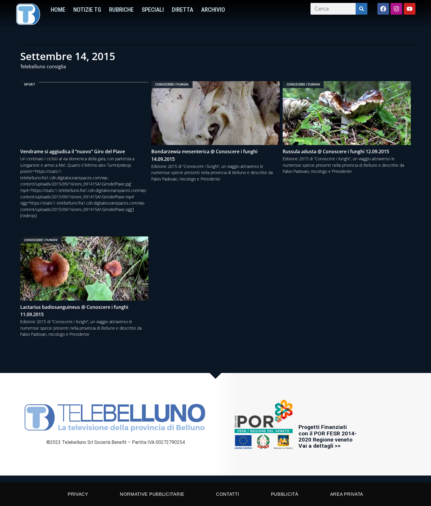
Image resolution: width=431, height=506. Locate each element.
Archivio (213, 9)
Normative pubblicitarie (152, 494)
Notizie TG (87, 9)
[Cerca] (361, 9)
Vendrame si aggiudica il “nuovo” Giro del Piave (72, 151)
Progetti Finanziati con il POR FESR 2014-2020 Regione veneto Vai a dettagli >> (327, 436)
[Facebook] (383, 9)
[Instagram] (396, 9)
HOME (58, 9)
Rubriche (121, 9)
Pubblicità (284, 494)
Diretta (182, 9)
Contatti (227, 494)
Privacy (78, 494)
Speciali (153, 9)
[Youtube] (409, 9)
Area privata (346, 494)
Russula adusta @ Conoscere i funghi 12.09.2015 (336, 151)
